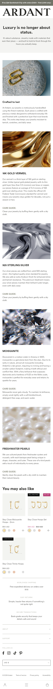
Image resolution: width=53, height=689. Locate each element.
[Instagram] (9, 653)
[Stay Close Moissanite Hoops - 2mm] (13, 504)
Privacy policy (34, 675)
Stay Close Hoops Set (37, 519)
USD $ (6, 663)
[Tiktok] (15, 653)
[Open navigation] (26, 684)
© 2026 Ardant (7, 675)
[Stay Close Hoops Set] (39, 504)
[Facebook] (3, 653)
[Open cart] (47, 685)
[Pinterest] (20, 653)
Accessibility (47, 675)
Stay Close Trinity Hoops (13, 563)
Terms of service (21, 675)
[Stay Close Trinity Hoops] (13, 549)
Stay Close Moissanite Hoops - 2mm (12, 521)
